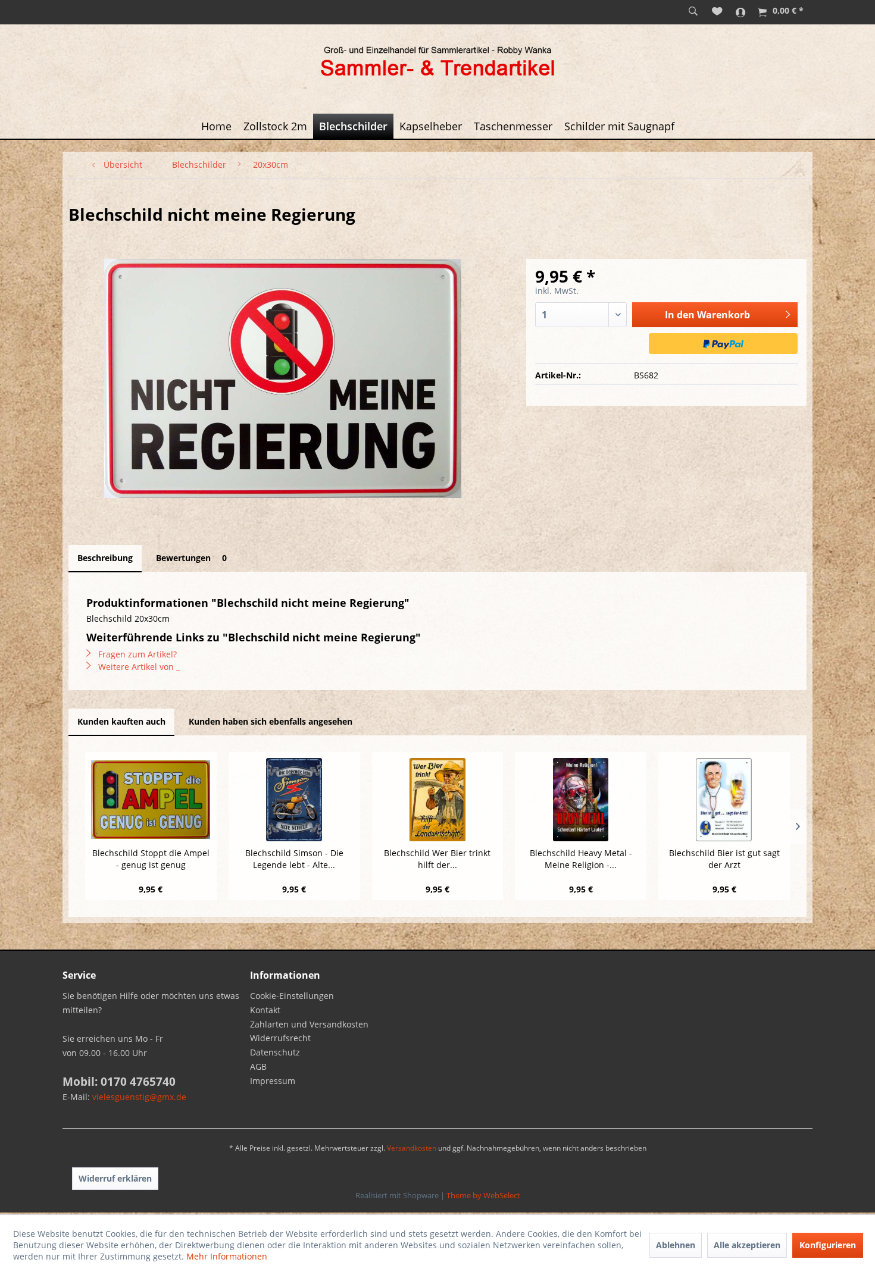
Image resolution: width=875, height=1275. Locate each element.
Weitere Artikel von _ (138, 666)
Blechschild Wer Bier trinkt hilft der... (437, 858)
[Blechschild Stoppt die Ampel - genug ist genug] (151, 799)
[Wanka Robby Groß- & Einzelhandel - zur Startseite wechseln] (437, 63)
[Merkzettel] (717, 12)
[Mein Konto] (741, 12)
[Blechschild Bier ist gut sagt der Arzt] (724, 799)
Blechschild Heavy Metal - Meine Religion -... (581, 858)
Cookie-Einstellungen (292, 995)
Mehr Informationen (226, 1256)
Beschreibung (105, 557)
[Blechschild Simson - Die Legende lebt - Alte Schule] (294, 799)
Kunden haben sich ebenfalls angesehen (270, 721)
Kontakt (265, 1010)
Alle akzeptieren (747, 1245)
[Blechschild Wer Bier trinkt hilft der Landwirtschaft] (438, 799)
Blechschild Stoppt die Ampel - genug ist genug (151, 858)
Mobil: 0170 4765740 (119, 1081)
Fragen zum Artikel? (136, 654)
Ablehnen (675, 1245)
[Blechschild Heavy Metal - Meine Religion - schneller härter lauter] (580, 799)
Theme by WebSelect (483, 1195)
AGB (258, 1066)
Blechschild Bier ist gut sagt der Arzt (724, 858)
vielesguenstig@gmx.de (139, 1096)
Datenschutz (275, 1052)
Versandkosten (411, 1148)
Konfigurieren (827, 1245)
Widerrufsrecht (280, 1038)
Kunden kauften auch (121, 721)
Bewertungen (191, 557)
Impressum (272, 1080)
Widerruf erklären (115, 1178)
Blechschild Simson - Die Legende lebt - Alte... (294, 858)
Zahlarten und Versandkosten (309, 1024)
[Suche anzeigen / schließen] (693, 12)
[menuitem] (693, 12)
